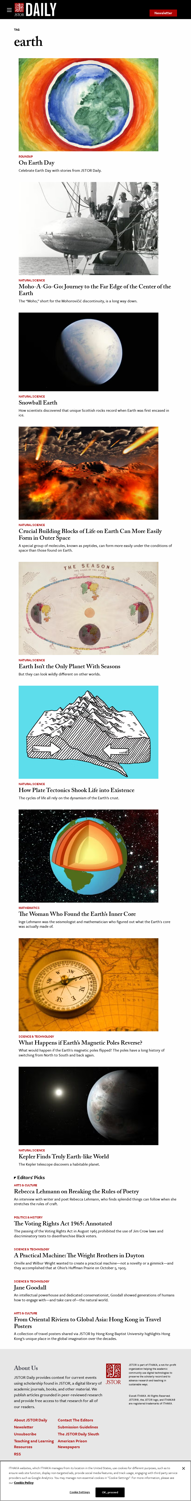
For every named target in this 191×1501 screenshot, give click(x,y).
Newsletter (163, 12)
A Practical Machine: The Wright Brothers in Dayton (79, 1256)
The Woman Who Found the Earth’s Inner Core (77, 915)
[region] (95, 1481)
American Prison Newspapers (72, 1444)
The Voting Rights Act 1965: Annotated (63, 1224)
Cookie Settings (80, 1492)
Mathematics (29, 907)
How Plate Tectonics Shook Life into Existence (76, 791)
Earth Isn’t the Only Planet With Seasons (69, 667)
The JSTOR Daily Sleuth (78, 1434)
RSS (17, 1454)
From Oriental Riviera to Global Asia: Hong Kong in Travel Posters (87, 1323)
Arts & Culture (25, 1185)
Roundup (26, 156)
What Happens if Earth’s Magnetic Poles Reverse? (80, 1044)
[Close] (183, 1468)
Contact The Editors (75, 1420)
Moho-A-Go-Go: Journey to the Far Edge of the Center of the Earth (95, 290)
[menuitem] (163, 13)
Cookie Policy (24, 1482)
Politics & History (28, 1217)
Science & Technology (36, 1036)
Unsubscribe (25, 1434)
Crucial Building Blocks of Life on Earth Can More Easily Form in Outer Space (90, 535)
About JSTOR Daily (30, 1420)
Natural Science (32, 280)
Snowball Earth (38, 403)
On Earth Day (36, 164)
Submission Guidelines (78, 1427)
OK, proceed (110, 1492)
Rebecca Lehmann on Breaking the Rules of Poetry (76, 1192)
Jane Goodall (30, 1288)
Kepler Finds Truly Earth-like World (64, 1157)
